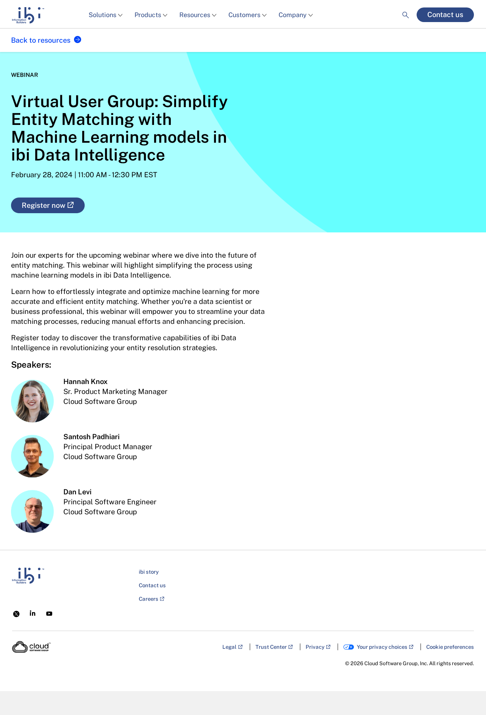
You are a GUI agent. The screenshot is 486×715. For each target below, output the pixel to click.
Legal (229, 647)
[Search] (405, 9)
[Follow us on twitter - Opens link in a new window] (16, 613)
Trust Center (271, 647)
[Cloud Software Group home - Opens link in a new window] (31, 647)
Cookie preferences (450, 647)
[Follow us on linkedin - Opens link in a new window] (32, 613)
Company (293, 15)
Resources (194, 15)
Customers (244, 15)
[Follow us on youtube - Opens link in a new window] (49, 614)
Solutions (102, 15)
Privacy (315, 647)
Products (147, 15)
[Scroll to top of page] (467, 694)
